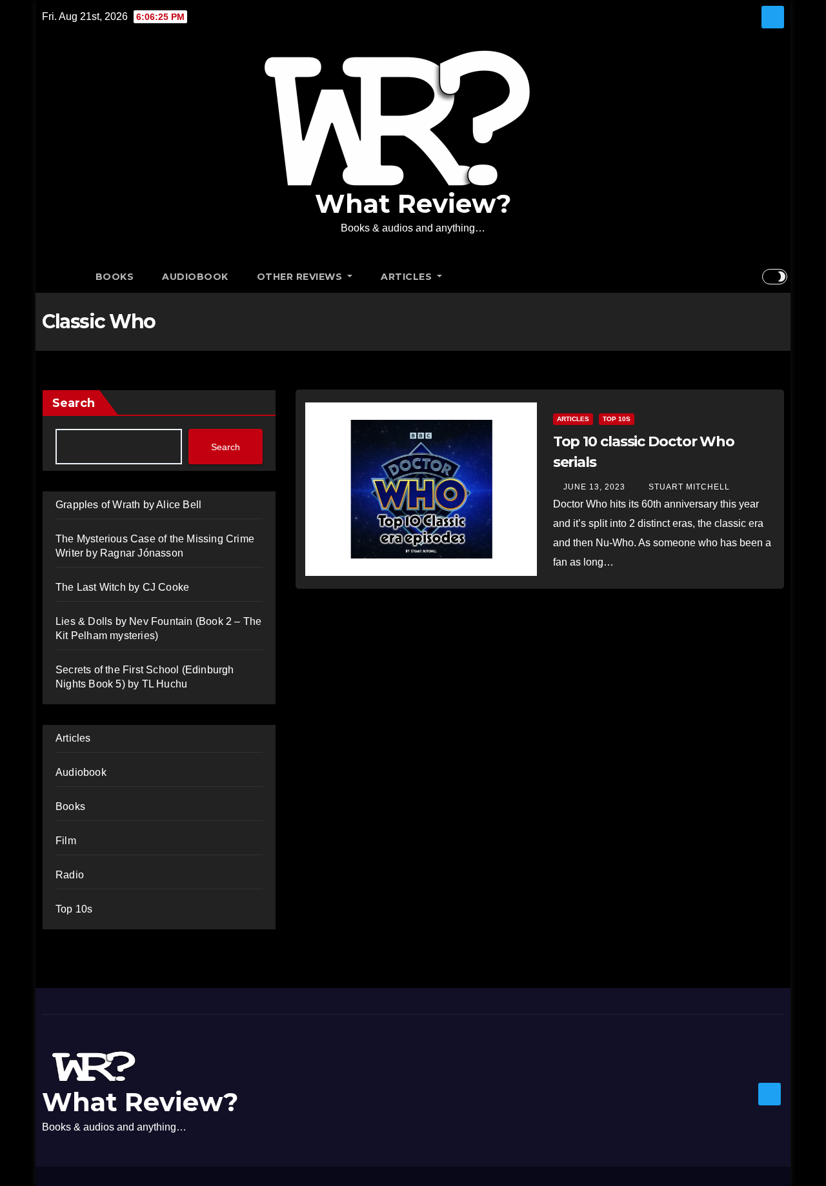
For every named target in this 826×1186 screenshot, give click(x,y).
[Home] (61, 277)
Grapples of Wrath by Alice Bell (128, 504)
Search (73, 403)
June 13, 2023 (594, 486)
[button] (752, 276)
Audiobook (195, 276)
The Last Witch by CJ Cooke (122, 587)
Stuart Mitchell (688, 486)
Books (115, 276)
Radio (69, 874)
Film (65, 840)
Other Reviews (301, 276)
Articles (408, 276)
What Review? (413, 203)
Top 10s (73, 909)
